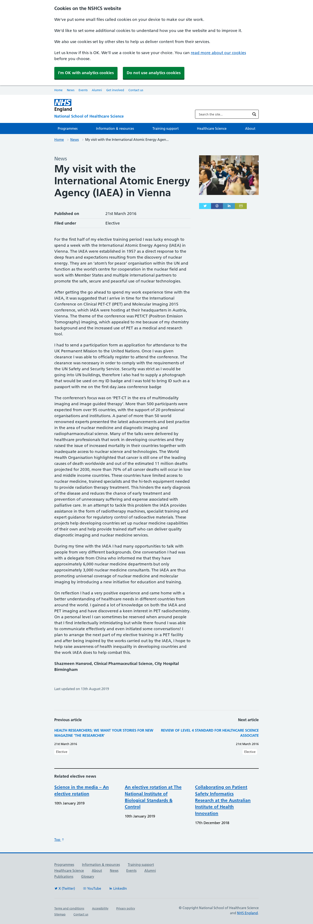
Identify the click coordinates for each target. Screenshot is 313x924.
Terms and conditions (69, 908)
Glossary (87, 876)
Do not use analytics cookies (154, 72)
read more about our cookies (218, 52)
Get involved (115, 90)
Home (58, 90)
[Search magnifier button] (254, 114)
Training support (165, 128)
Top (57, 840)
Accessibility (100, 908)
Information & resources (115, 128)
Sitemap (60, 914)
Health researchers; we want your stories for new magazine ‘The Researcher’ (103, 733)
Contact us (135, 90)
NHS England (247, 913)
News (70, 90)
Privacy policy (125, 908)
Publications (63, 876)
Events (83, 90)
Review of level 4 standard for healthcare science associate (210, 733)
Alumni (97, 90)
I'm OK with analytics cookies (86, 72)
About (250, 128)
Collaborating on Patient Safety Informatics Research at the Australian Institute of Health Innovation (223, 800)
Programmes (68, 128)
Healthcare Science (212, 128)
